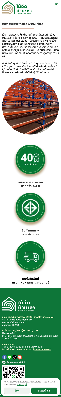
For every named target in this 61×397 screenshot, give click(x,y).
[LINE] (9, 357)
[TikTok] (14, 357)
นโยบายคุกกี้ (22, 385)
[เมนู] (56, 3)
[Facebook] (4, 357)
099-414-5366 (24, 349)
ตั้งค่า (16, 391)
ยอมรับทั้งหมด (44, 391)
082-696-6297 (42, 349)
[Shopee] (19, 357)
